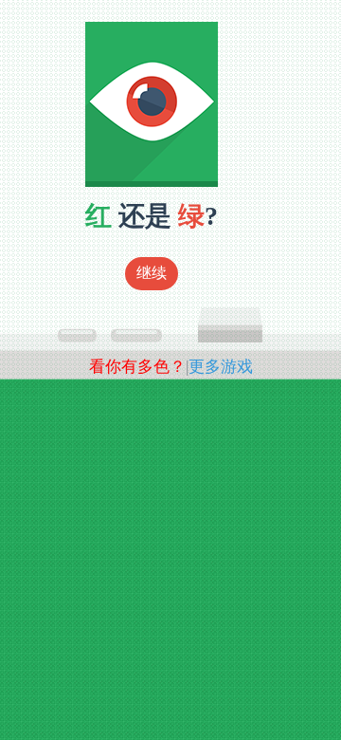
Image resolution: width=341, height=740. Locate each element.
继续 (151, 273)
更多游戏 (220, 367)
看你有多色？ (137, 367)
